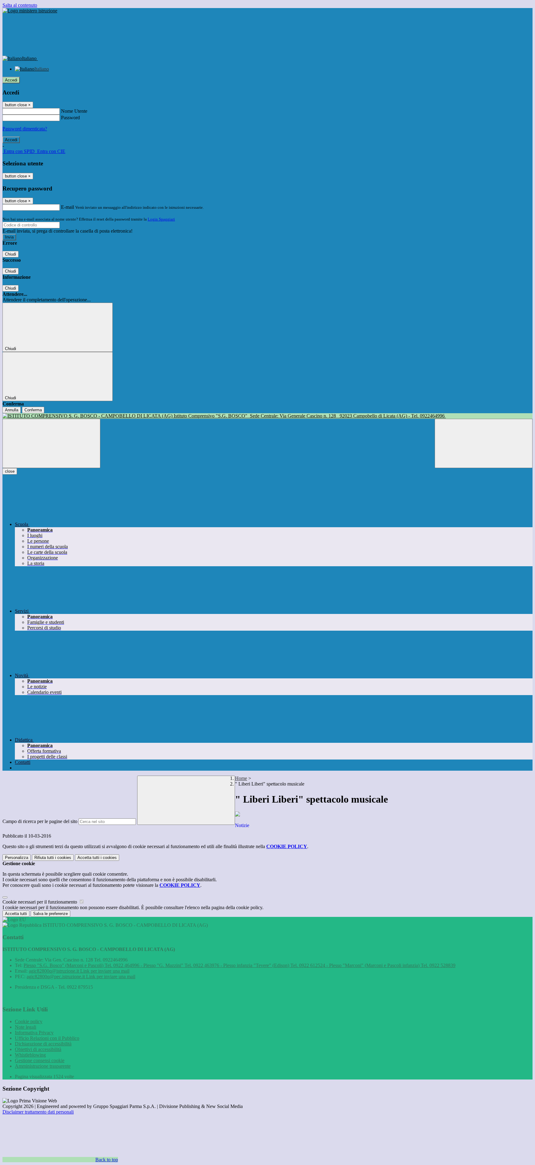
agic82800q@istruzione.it (79, 971)
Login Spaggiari (161, 219)
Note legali (25, 1027)
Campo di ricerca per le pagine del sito (39, 821)
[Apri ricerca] (484, 443)
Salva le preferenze (50, 913)
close (10, 471)
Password (70, 117)
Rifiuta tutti (52, 857)
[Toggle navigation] (51, 443)
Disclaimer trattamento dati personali (38, 1112)
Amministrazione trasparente (43, 1066)
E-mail (67, 207)
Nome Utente (74, 111)
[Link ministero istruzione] (29, 10)
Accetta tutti (97, 857)
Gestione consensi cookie (39, 1060)
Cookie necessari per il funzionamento (40, 901)
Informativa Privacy (34, 1032)
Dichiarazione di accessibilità (43, 1043)
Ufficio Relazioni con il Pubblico (47, 1038)
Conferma (33, 410)
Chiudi (10, 254)
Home (241, 778)
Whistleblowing (30, 1055)
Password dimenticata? (24, 128)
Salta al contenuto (19, 5)
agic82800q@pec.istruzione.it (81, 976)
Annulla (11, 410)
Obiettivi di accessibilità (38, 1049)
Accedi (11, 80)
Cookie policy (28, 1021)
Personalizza (16, 857)
